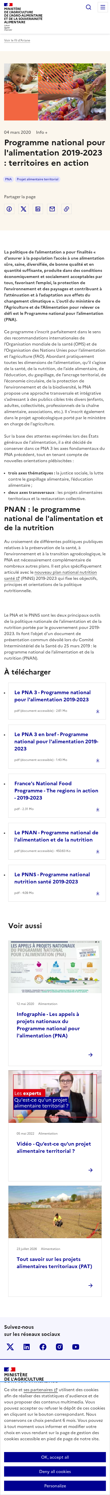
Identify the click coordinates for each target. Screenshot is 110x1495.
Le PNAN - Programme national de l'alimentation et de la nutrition (56, 836)
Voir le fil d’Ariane (17, 40)
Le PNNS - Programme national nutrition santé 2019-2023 (52, 878)
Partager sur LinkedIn (38, 209)
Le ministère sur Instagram (59, 1347)
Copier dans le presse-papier (66, 209)
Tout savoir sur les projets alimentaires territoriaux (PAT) (54, 1262)
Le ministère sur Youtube (76, 1347)
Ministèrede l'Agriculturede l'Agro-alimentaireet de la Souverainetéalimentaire (23, 15)
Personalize (55, 1486)
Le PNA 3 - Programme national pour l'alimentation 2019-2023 (52, 696)
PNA (8, 179)
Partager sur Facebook (9, 209)
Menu (103, 7)
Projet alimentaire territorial (37, 179)
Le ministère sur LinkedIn (26, 1347)
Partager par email (52, 209)
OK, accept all (55, 1457)
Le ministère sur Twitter (10, 1347)
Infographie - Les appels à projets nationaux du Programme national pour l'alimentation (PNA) (48, 1024)
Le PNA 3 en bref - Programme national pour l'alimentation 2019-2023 (56, 741)
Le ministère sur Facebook (43, 1347)
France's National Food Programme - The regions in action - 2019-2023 (56, 791)
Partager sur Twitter (23, 209)
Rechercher (88, 7)
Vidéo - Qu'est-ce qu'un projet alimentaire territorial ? (54, 1147)
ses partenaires (38, 1390)
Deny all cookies (55, 1471)
